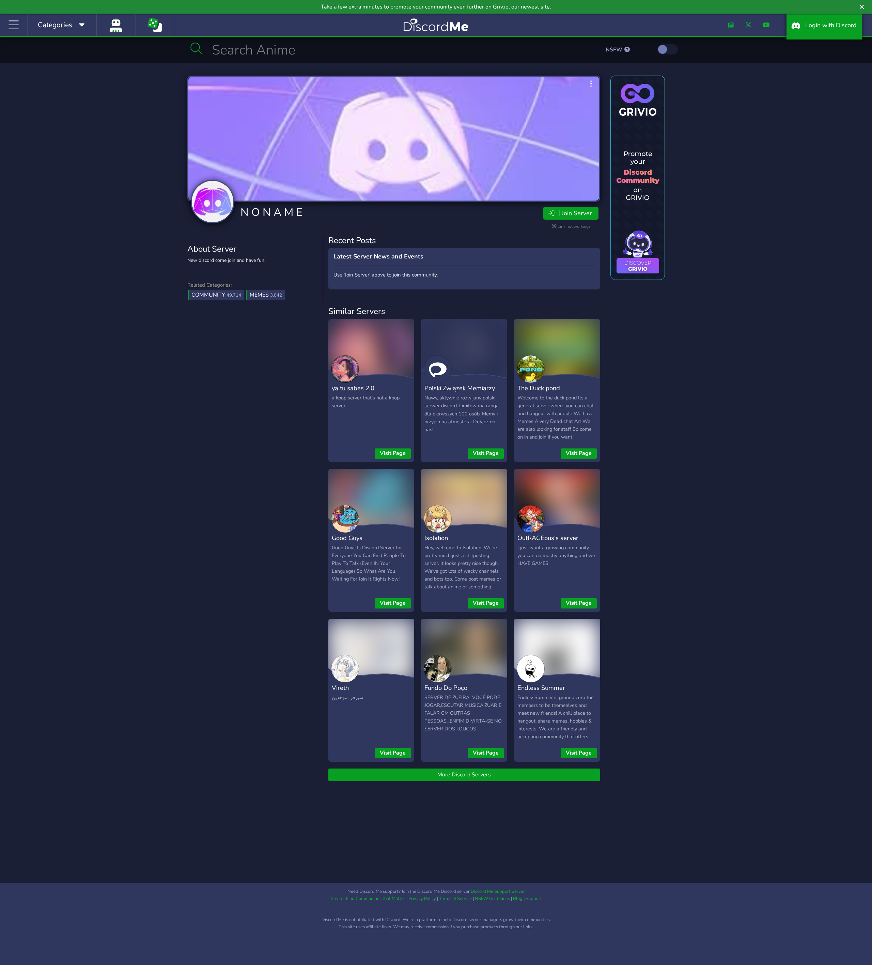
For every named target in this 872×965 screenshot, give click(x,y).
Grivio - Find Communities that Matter (367, 899)
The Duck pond (538, 388)
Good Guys (347, 538)
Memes (266, 295)
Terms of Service (455, 899)
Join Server (577, 213)
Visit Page (393, 453)
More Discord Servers (464, 774)
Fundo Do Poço (445, 687)
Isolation (436, 538)
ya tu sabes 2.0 (353, 388)
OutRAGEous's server (547, 538)
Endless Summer (541, 687)
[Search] (196, 48)
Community (216, 295)
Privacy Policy (422, 899)
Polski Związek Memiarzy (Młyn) (459, 393)
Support (534, 899)
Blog (518, 899)
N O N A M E (271, 212)
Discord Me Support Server (498, 891)
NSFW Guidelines (492, 899)
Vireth (340, 687)
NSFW (615, 49)
